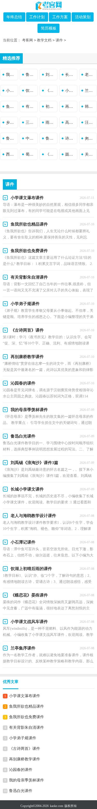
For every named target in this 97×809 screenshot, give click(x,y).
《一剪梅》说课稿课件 (51, 154)
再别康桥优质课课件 (70, 106)
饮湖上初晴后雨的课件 (31, 90)
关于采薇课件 (90, 154)
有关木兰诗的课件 (31, 106)
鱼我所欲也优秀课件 (11, 106)
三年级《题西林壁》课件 (31, 122)
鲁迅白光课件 (31, 75)
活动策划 (83, 17)
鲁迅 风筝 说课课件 (11, 138)
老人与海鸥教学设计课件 (90, 75)
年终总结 (14, 17)
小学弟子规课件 (22, 738)
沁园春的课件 (20, 770)
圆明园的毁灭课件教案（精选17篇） (70, 154)
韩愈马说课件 (90, 106)
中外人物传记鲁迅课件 (31, 138)
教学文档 (44, 40)
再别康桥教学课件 (24, 759)
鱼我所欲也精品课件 (26, 706)
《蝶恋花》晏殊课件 (51, 90)
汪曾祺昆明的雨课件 (90, 122)
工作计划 (37, 17)
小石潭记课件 (11, 90)
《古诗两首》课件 (24, 748)
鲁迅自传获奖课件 (51, 138)
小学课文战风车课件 (70, 90)
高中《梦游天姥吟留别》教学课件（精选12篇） (70, 122)
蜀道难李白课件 (31, 154)
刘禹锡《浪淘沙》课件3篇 (51, 75)
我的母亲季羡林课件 (11, 75)
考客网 (27, 40)
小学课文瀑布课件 (24, 696)
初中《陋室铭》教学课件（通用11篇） (51, 106)
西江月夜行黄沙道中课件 (11, 154)
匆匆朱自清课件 (90, 138)
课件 (59, 40)
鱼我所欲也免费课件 (26, 717)
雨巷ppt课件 (51, 122)
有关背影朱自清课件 (26, 727)
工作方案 (60, 17)
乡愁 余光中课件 (11, 122)
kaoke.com (56, 806)
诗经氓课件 (70, 138)
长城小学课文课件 (70, 75)
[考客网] (49, 5)
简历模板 (48, 28)
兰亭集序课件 (90, 90)
